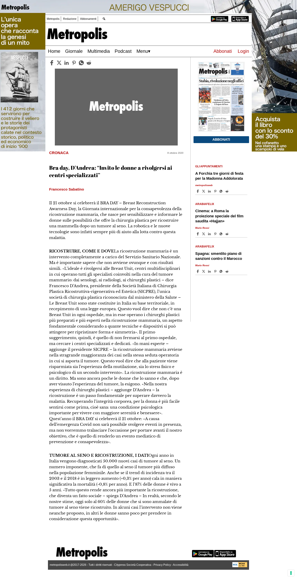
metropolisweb (204, 185)
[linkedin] (66, 62)
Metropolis (53, 18)
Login (243, 51)
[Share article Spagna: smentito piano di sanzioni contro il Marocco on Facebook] (198, 271)
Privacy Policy (162, 564)
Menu (142, 51)
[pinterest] (73, 62)
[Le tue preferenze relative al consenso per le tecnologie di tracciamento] (291, 573)
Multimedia (98, 51)
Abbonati (222, 51)
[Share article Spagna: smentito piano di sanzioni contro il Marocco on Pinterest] (216, 271)
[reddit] (88, 62)
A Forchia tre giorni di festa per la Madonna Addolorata (219, 176)
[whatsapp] (81, 62)
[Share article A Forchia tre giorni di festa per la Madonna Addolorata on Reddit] (227, 191)
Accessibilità (180, 564)
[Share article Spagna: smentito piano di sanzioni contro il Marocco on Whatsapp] (221, 271)
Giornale (74, 51)
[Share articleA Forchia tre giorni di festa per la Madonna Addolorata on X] (204, 191)
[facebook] (51, 62)
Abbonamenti (88, 18)
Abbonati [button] (221, 139)
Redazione (69, 18)
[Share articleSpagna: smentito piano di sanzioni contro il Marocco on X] (204, 271)
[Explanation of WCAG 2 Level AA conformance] (239, 566)
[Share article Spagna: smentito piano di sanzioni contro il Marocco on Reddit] (227, 271)
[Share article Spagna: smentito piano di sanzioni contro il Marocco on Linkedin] (210, 271)
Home (54, 51)
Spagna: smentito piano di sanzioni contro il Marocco (218, 256)
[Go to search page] (104, 18)
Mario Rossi (202, 227)
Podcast (123, 51)
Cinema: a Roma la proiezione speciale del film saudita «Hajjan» (219, 216)
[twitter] (59, 62)
